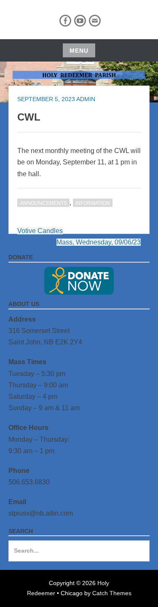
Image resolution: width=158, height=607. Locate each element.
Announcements (43, 203)
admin (85, 99)
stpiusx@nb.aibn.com (40, 513)
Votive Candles (40, 230)
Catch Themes (111, 593)
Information (92, 203)
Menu (79, 50)
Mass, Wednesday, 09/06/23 (98, 242)
